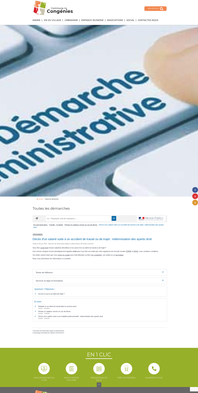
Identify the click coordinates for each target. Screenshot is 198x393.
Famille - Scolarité (56, 225)
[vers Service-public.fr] (151, 219)
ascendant (119, 255)
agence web (54, 333)
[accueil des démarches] (36, 218)
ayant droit (44, 248)
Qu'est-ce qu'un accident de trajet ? (51, 294)
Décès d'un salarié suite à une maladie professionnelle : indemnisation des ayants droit (70, 316)
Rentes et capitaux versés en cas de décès (81, 225)
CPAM (128, 251)
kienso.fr (61, 333)
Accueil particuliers (40, 225)
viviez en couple (64, 255)
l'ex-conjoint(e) (96, 255)
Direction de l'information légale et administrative (49, 331)
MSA (136, 251)
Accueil (40, 199)
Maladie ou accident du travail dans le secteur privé (57, 306)
